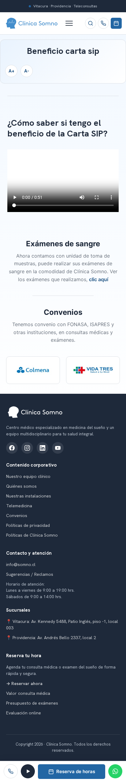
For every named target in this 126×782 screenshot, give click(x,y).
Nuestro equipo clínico (28, 476)
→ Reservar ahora (24, 683)
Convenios (16, 515)
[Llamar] (103, 23)
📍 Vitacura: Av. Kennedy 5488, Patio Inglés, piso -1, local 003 (62, 625)
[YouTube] (58, 448)
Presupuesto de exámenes (32, 703)
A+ (11, 71)
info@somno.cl (20, 564)
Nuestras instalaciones (28, 496)
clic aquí (98, 279)
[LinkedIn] (42, 448)
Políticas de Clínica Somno (32, 535)
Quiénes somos (21, 486)
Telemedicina (19, 505)
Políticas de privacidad (28, 525)
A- (26, 71)
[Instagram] (27, 448)
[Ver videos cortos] (28, 771)
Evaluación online (23, 713)
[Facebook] (12, 448)
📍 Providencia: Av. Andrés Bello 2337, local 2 (51, 637)
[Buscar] (90, 23)
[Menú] (72, 23)
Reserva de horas (75, 771)
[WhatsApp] (115, 771)
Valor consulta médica (28, 693)
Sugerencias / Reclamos (29, 574)
